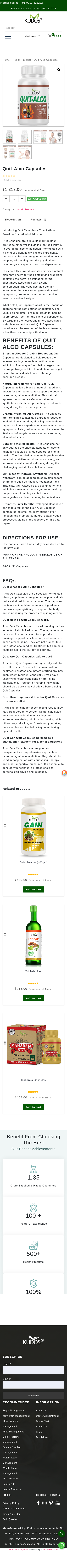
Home (6, 60)
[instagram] (44, 1503)
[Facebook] (38, 1503)
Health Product (22, 60)
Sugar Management (14, 1410)
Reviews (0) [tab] (38, 219)
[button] (59, 70)
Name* (7, 1364)
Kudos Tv (41, 1426)
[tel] (61, 1534)
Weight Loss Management (10, 1460)
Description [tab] (13, 219)
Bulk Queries (10, 1519)
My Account (31, 36)
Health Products (12, 1489)
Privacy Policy (11, 1503)
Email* (7, 1378)
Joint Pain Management (16, 1416)
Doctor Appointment (47, 1416)
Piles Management (13, 1431)
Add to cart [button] (33, 889)
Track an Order (11, 1514)
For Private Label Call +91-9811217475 (33, 8)
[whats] (62, 1545)
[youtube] (57, 1503)
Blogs (39, 1432)
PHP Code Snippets (18, 1550)
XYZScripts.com (51, 1550)
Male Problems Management (11, 1439)
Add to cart (39, 198)
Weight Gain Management (10, 1471)
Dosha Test (42, 1421)
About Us (41, 1410)
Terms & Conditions (14, 1508)
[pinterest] (51, 1503)
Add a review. (12, 180)
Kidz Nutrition (10, 1478)
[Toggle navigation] (8, 36)
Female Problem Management (12, 1450)
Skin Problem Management (10, 1424)
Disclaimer (42, 1437)
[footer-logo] (33, 1338)
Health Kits (9, 1484)
